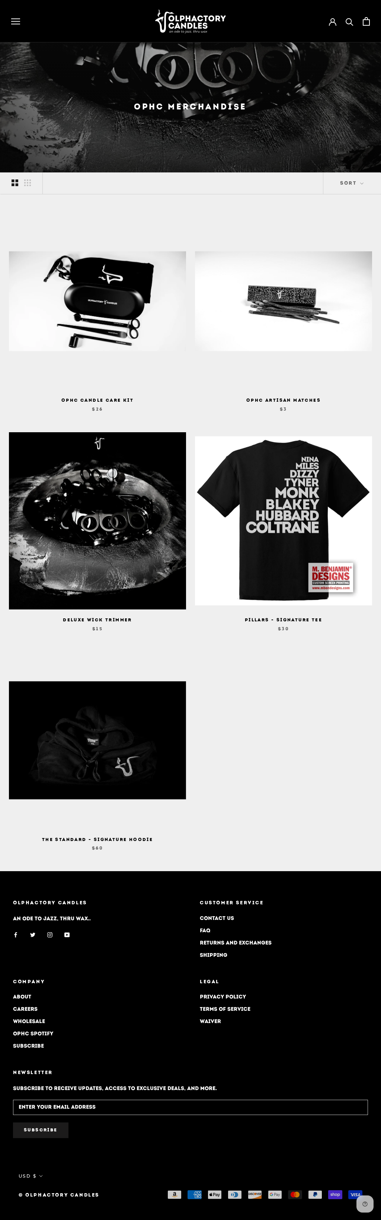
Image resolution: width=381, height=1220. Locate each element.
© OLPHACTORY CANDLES (59, 1195)
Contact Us (217, 918)
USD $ (27, 1176)
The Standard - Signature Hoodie (97, 840)
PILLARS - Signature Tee (283, 620)
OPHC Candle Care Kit (97, 400)
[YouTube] (67, 935)
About (22, 997)
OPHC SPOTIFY (33, 1034)
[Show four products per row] (27, 182)
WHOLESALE (29, 1022)
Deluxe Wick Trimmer (97, 620)
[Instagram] (49, 935)
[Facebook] (15, 935)
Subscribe (28, 1046)
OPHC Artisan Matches (283, 400)
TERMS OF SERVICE (225, 1009)
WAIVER (210, 1022)
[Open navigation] (15, 21)
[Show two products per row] (15, 182)
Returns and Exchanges (236, 943)
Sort (349, 183)
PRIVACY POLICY (223, 997)
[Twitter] (32, 935)
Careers (25, 1009)
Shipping (213, 955)
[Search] (349, 21)
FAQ (205, 931)
